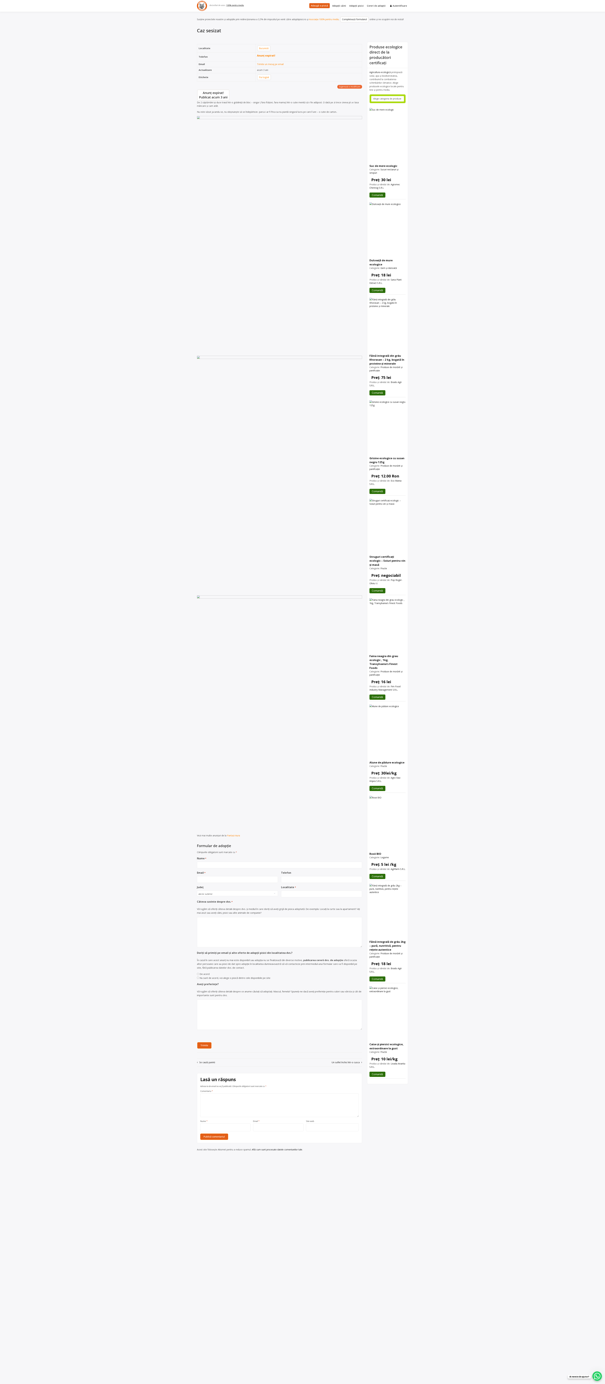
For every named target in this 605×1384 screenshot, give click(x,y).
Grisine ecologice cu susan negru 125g (386, 460)
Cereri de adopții (376, 5)
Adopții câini (339, 5)
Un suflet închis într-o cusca (346, 1062)
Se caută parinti (207, 1062)
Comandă (377, 195)
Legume (384, 857)
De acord (205, 974)
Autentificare (400, 5)
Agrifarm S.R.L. (398, 869)
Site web (310, 1121)
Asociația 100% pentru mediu (324, 19)
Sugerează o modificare (349, 86)
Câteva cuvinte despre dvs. (215, 901)
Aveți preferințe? (208, 984)
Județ (200, 887)
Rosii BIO (375, 854)
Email (201, 872)
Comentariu (206, 1091)
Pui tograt (264, 77)
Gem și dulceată (388, 268)
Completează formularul (354, 19)
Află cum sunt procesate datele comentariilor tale (277, 1149)
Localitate (288, 887)
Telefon (286, 872)
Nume (201, 858)
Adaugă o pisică (319, 5)
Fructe (383, 568)
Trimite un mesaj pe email (270, 64)
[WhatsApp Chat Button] (597, 1376)
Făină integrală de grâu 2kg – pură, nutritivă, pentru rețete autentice (387, 945)
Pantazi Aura (233, 835)
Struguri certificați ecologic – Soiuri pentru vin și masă (387, 560)
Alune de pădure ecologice (386, 762)
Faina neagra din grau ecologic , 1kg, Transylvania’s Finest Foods (383, 662)
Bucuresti (264, 48)
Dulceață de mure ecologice (381, 262)
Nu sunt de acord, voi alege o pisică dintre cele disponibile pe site (235, 977)
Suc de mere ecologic (383, 166)
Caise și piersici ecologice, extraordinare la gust (386, 1046)
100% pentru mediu (235, 5)
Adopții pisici (356, 5)
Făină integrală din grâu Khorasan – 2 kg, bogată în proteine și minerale (386, 359)
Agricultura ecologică (380, 72)
